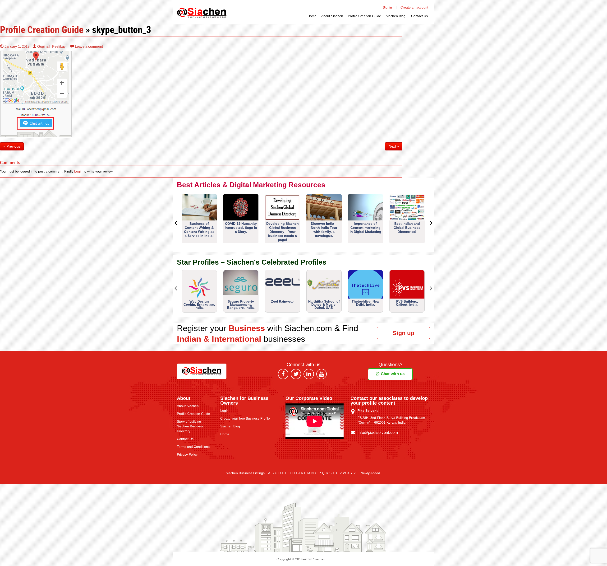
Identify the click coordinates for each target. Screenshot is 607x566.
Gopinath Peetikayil (51, 46)
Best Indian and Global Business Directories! (407, 228)
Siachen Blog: (396, 16)
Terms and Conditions (193, 447)
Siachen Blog (230, 426)
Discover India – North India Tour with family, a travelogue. (324, 230)
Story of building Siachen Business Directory (190, 426)
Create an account (414, 7)
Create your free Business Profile (245, 418)
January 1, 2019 (16, 46)
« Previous (12, 146)
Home (312, 16)
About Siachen (332, 16)
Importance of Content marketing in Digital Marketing (365, 228)
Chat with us (392, 374)
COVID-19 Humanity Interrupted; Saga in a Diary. (241, 228)
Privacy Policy (187, 454)
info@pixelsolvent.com (378, 432)
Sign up (403, 333)
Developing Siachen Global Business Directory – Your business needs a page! (282, 232)
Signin (387, 7)
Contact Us (419, 16)
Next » (394, 146)
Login (78, 171)
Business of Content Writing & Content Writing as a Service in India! (199, 230)
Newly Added (370, 473)
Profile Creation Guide (364, 16)
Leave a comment (88, 46)
